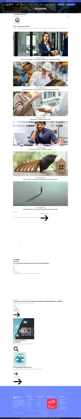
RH (26, 4)
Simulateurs (52, 4)
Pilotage (31, 4)
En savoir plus (58, 418)
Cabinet (17, 4)
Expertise (23, 4)
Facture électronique (53, 1)
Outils (46, 4)
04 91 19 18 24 (63, 1)
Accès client (71, 1)
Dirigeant (41, 4)
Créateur (36, 4)
